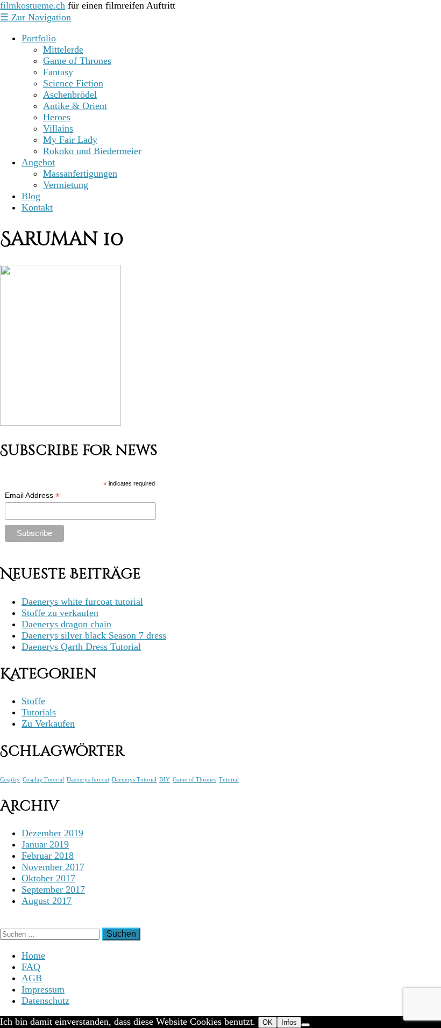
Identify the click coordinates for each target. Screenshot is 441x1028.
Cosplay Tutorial (43, 780)
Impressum (43, 989)
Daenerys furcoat (88, 780)
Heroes (56, 117)
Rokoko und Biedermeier (92, 151)
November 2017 (53, 867)
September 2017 (53, 889)
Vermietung (65, 184)
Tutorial (229, 780)
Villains (58, 128)
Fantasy (58, 72)
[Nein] (305, 1024)
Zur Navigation (35, 17)
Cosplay (10, 780)
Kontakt (37, 207)
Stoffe (33, 701)
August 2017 (47, 900)
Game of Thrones (77, 60)
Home (33, 955)
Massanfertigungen (80, 173)
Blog (31, 196)
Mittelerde (63, 49)
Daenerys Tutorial (134, 780)
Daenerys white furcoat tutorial (82, 601)
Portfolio (39, 38)
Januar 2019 (45, 844)
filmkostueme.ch (32, 5)
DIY (164, 780)
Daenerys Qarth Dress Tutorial (81, 646)
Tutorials (39, 712)
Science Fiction (73, 83)
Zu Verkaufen (48, 723)
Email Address (32, 495)
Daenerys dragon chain (66, 624)
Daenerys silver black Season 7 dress (94, 635)
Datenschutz (45, 1000)
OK (267, 1022)
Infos (289, 1022)
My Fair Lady (70, 139)
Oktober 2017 (48, 878)
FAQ (31, 966)
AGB (32, 978)
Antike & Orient (75, 105)
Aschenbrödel (70, 94)
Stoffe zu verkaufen (60, 612)
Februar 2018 (48, 855)
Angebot (38, 162)
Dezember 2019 (52, 833)
